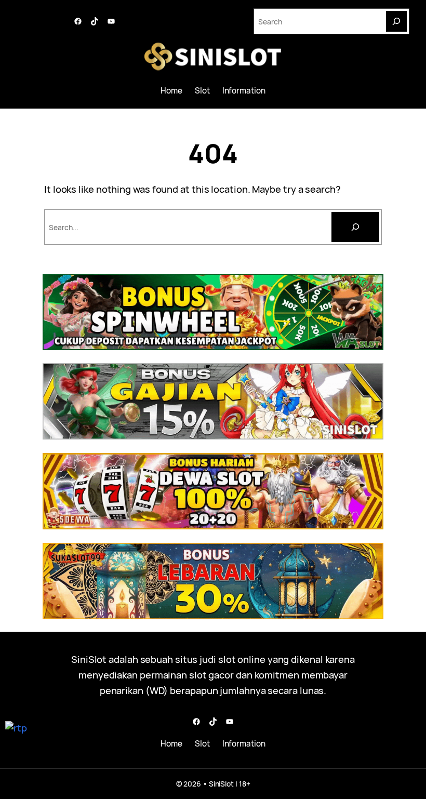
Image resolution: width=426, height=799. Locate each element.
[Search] (396, 21)
